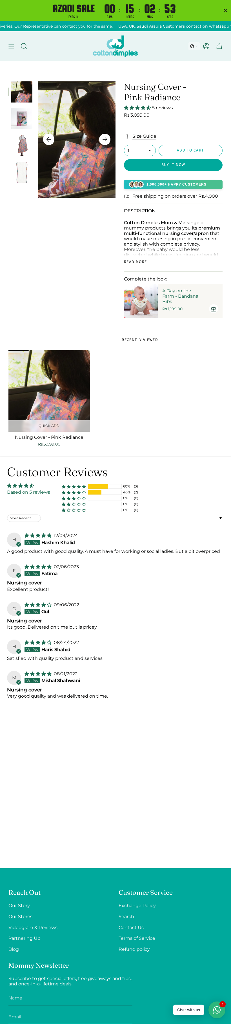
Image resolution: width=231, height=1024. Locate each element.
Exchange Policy (137, 905)
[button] (194, 46)
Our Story (19, 905)
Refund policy (134, 949)
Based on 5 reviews (28, 492)
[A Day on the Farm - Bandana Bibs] (141, 301)
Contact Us (131, 927)
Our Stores (20, 916)
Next (104, 139)
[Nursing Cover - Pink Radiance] (49, 391)
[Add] (213, 308)
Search (126, 916)
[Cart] (219, 46)
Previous (48, 139)
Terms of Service (137, 938)
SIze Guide (144, 136)
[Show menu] (11, 46)
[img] (39, 535)
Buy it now (173, 165)
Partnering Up (24, 938)
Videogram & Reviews (32, 927)
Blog (13, 949)
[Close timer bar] (225, 10)
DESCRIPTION (140, 210)
